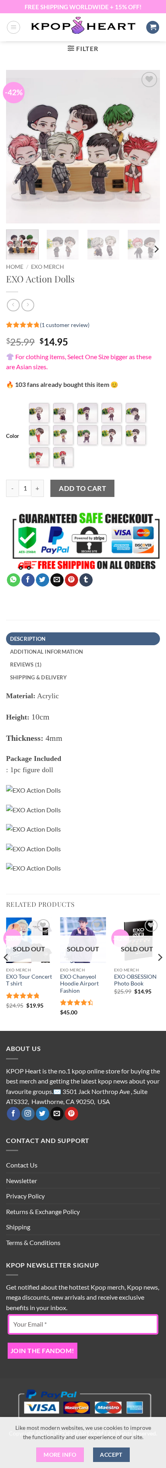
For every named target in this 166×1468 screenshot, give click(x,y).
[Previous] (19, 146)
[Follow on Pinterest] (71, 1113)
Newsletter (21, 1180)
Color (12, 436)
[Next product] (13, 305)
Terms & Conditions (33, 1242)
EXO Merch (47, 267)
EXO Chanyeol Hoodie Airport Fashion (79, 983)
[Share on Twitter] (42, 580)
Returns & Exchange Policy (43, 1211)
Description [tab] (28, 639)
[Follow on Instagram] (28, 1113)
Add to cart (82, 488)
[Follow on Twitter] (42, 1113)
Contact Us (21, 1165)
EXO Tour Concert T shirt (29, 980)
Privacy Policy (25, 1196)
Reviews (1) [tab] (26, 664)
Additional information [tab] (46, 651)
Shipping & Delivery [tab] (38, 677)
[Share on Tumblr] (86, 580)
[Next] (146, 146)
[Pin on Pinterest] (71, 580)
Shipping (18, 1227)
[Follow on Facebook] (13, 1113)
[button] (13, 27)
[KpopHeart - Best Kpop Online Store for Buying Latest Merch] (83, 26)
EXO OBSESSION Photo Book (135, 980)
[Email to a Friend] (57, 580)
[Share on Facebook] (28, 580)
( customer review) (64, 324)
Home (14, 267)
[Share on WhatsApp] (13, 580)
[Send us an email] (57, 1113)
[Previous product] (27, 305)
